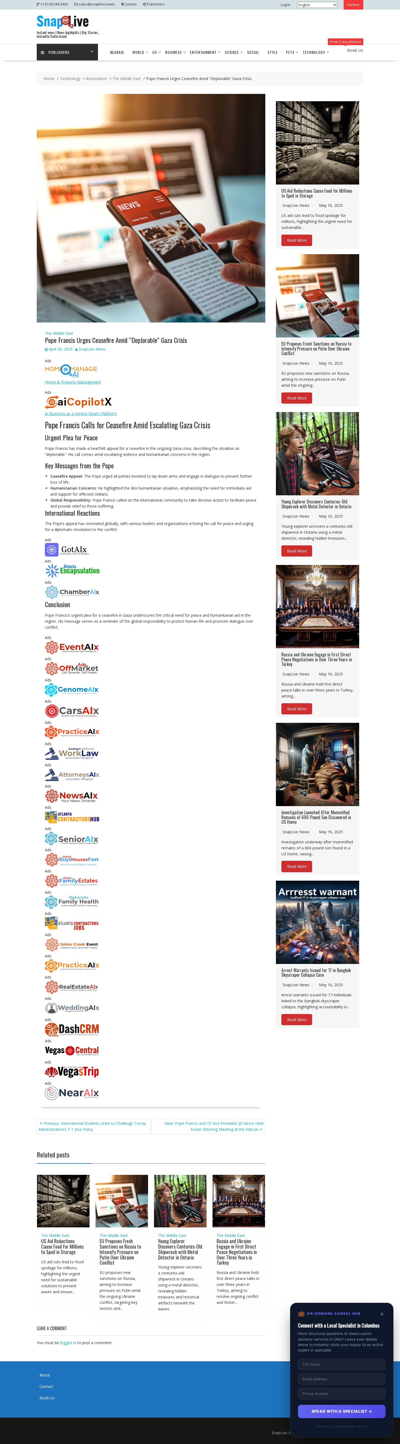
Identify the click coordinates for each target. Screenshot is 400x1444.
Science (232, 52)
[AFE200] (72, 886)
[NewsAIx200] (72, 801)
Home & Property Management (73, 382)
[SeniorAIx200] (72, 843)
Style (272, 52)
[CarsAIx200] (72, 716)
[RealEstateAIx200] (72, 992)
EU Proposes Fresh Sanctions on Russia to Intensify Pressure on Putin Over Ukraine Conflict (120, 1251)
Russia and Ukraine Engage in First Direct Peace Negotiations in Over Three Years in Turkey (237, 1251)
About (44, 1375)
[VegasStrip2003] (72, 1077)
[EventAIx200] (72, 652)
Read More (297, 240)
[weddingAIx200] (72, 1013)
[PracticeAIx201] (72, 737)
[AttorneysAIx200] (72, 780)
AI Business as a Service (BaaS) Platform (81, 413)
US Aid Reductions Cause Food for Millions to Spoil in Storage (62, 1246)
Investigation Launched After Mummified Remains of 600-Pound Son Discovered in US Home (316, 817)
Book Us (47, 1397)
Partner (353, 4)
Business (173, 52)
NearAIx (117, 52)
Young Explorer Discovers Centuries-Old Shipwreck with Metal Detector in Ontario (180, 1249)
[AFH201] (72, 907)
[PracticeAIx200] (72, 971)
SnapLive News (92, 349)
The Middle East (59, 333)
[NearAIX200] (72, 1098)
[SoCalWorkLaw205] (72, 758)
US (154, 52)
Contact (46, 1386)
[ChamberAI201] (72, 597)
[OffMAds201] (72, 674)
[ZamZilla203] (72, 576)
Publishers (58, 52)
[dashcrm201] (72, 1034)
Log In (285, 4)
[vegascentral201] (72, 1056)
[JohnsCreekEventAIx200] (72, 950)
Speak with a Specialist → (342, 1411)
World (138, 52)
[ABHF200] (72, 865)
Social (253, 52)
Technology (314, 52)
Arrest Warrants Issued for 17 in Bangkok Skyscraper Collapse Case (316, 972)
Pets (290, 52)
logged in (68, 1342)
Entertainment (203, 52)
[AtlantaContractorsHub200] (72, 822)
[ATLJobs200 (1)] (72, 928)
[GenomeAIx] (72, 695)
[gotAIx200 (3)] (72, 555)
